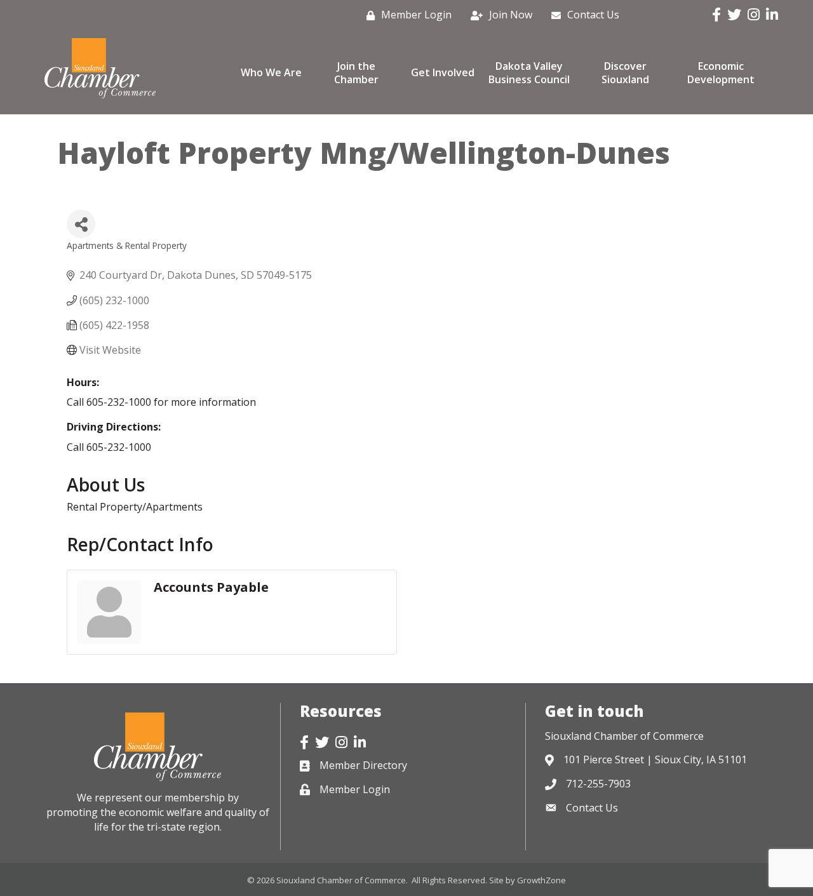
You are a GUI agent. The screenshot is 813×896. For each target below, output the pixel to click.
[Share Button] (81, 224)
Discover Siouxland (625, 72)
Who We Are (271, 72)
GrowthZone (541, 880)
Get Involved (442, 72)
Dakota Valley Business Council (529, 72)
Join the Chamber (356, 72)
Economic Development (721, 72)
